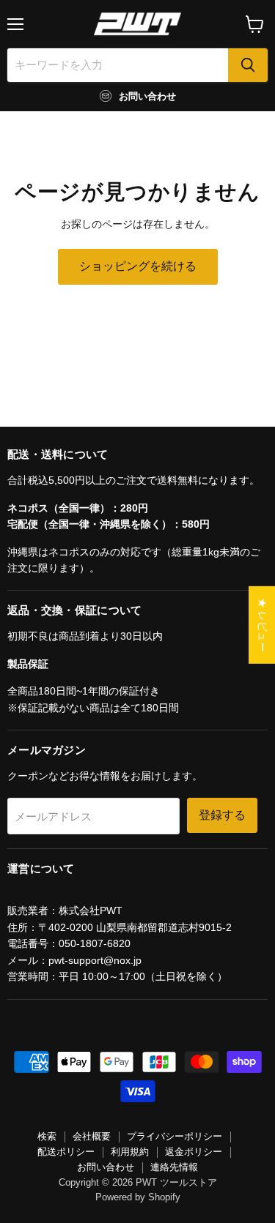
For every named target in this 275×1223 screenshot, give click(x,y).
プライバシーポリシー (174, 1136)
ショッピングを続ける (138, 266)
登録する (222, 815)
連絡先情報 (174, 1167)
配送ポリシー (66, 1151)
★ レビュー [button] (262, 624)
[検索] (248, 65)
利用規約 (130, 1151)
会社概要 (92, 1136)
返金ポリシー (193, 1151)
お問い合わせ (105, 1167)
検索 (46, 1136)
